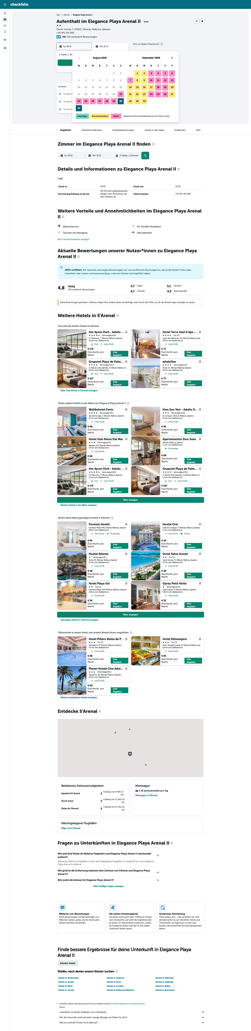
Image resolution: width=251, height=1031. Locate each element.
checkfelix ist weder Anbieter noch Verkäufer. (83, 1012)
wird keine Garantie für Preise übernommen (127, 1004)
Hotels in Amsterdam (68, 978)
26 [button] (93, 101)
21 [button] (107, 94)
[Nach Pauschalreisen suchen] (5, 32)
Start (58, 15)
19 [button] (93, 94)
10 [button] (79, 87)
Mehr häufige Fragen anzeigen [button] (109, 886)
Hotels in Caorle (66, 990)
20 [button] (99, 94)
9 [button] (120, 80)
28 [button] (106, 101)
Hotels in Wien (65, 986)
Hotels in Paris (114, 982)
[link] (79, 390)
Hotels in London (115, 986)
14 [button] (106, 87)
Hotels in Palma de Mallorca (120, 990)
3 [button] (79, 80)
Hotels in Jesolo (66, 982)
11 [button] (86, 87)
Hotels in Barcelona (165, 990)
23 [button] (120, 94)
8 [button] (113, 80)
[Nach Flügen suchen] (5, 13)
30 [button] (120, 101)
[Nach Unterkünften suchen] (5, 19)
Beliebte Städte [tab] (67, 963)
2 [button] (120, 73)
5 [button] (93, 80)
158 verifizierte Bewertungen (82, 37)
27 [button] (99, 101)
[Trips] (5, 40)
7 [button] (106, 80)
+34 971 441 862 (65, 32)
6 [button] (100, 80)
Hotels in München (164, 978)
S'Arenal (66, 15)
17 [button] (79, 94)
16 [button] (120, 87)
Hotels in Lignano (115, 978)
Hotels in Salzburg (164, 982)
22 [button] (113, 94)
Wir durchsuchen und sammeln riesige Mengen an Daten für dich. (93, 1017)
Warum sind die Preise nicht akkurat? (78, 1022)
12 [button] (93, 87)
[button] (5, 4)
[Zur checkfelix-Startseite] (19, 4)
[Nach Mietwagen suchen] (5, 25)
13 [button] (100, 87)
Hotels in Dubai (162, 986)
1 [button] (113, 73)
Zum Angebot (117, 353)
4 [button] (86, 80)
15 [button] (114, 87)
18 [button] (86, 94)
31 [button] (79, 108)
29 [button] (113, 101)
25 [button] (86, 101)
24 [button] (79, 101)
